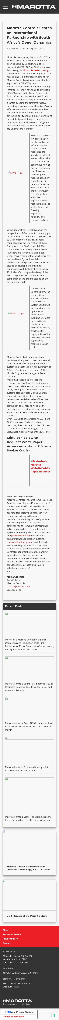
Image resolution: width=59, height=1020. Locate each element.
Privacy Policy (10, 938)
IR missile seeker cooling (36, 70)
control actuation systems (20, 542)
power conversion (20, 535)
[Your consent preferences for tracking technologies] (54, 1015)
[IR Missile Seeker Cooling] (18, 176)
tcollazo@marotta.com (18, 586)
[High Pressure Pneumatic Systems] (18, 316)
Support (7, 943)
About (6, 930)
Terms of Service (12, 934)
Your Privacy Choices (22, 1012)
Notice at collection (13, 1016)
